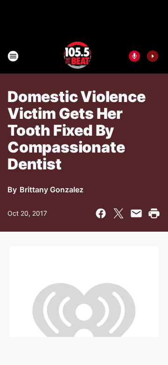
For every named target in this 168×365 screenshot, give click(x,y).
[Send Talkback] (134, 56)
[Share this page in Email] (136, 213)
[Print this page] (154, 213)
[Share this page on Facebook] (100, 213)
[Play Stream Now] (152, 56)
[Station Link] (78, 56)
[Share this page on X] (118, 213)
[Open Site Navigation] (13, 56)
